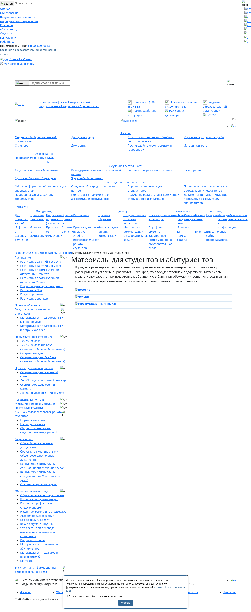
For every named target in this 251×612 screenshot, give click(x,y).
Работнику (7, 42)
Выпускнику (8, 37)
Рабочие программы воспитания (150, 170)
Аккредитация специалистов (19, 21)
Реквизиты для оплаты (30, 399)
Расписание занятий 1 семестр (41, 261)
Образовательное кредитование (42, 495)
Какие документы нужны (36, 524)
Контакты (6, 25)
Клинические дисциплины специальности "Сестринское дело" (40, 476)
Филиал (5, 9)
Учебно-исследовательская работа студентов (38, 414)
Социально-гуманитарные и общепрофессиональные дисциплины (39, 456)
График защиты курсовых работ (41, 286)
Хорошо (125, 602)
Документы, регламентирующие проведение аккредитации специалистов (205, 199)
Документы (78, 145)
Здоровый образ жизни (87, 178)
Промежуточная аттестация (34, 337)
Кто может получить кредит (39, 499)
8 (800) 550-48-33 (39, 46)
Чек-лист (84, 296)
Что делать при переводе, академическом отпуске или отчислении (39, 532)
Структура (21, 145)
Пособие (84, 289)
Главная (20, 253)
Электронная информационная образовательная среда (36, 570)
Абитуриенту (8, 29)
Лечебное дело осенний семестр (42, 393)
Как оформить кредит (35, 520)
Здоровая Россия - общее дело (35, 178)
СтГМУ (4, 54)
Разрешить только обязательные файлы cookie (96, 596)
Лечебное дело (30, 341)
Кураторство (192, 170)
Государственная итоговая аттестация (134, 219)
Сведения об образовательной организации (28, 49)
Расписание (38, 158)
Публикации (203, 231)
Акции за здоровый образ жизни (37, 170)
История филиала (196, 145)
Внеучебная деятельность (17, 17)
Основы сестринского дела (38, 484)
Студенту (6, 33)
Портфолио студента (29, 408)
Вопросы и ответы (32, 540)
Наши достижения (32, 424)
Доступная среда (82, 137)
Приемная (139, 102)
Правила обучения (27, 305)
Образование (9, 13)
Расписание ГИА (31, 290)
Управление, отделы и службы (204, 137)
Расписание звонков (34, 298)
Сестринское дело (32, 353)
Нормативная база (33, 420)
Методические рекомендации (35, 404)
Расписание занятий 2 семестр (41, 266)
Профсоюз (213, 215)
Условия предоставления (37, 516)
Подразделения (25, 158)
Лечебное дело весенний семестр (43, 380)
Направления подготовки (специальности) (57, 219)
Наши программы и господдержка (43, 511)
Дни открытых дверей (21, 219)
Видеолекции (107, 236)
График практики (31, 294)
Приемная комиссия (183, 102)
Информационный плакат (97, 303)
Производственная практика (34, 368)
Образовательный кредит (54, 253)
